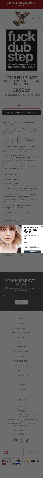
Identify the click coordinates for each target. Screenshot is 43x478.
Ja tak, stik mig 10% (32, 251)
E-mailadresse (26, 242)
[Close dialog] (42, 226)
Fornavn (25, 238)
